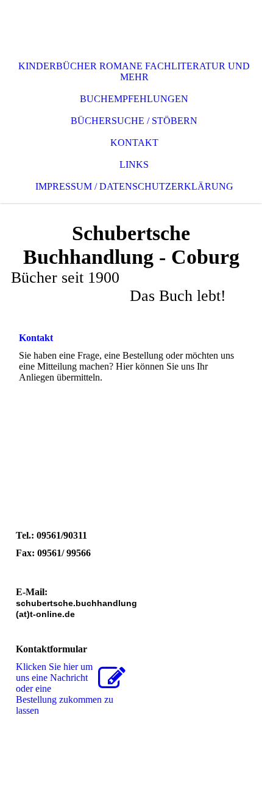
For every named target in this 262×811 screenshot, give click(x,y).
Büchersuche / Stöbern (134, 121)
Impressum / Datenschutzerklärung (134, 186)
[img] (131, 24)
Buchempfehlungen (134, 99)
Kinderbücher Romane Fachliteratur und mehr (134, 71)
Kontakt (134, 142)
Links (134, 164)
